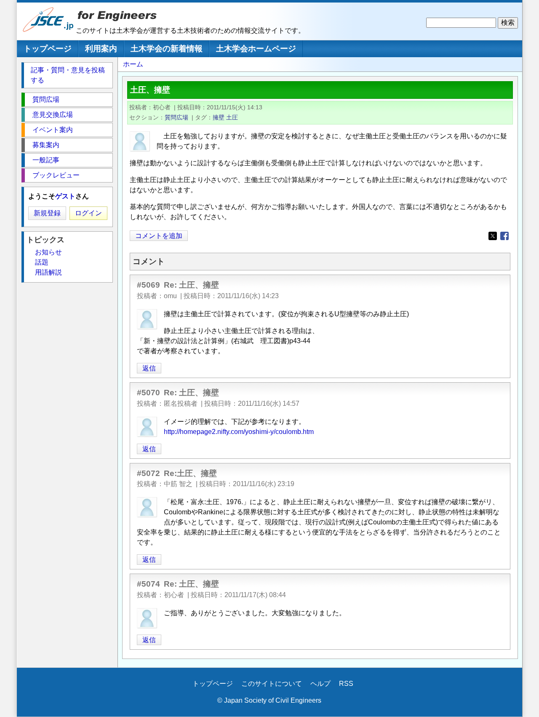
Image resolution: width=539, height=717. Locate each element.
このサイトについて (271, 683)
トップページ (48, 48)
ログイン (88, 213)
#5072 (148, 473)
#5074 (148, 583)
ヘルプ (320, 683)
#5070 (148, 392)
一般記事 (45, 160)
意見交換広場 (52, 114)
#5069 (148, 284)
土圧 (232, 117)
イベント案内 (52, 129)
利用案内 (101, 48)
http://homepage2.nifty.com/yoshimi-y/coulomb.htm (239, 431)
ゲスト (65, 196)
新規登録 (47, 213)
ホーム (133, 64)
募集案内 (45, 144)
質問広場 (176, 117)
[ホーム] (48, 30)
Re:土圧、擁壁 (190, 473)
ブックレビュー (56, 175)
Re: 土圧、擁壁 (191, 284)
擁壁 (218, 117)
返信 (149, 368)
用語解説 (48, 272)
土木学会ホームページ (256, 48)
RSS (346, 683)
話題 (41, 262)
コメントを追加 (158, 235)
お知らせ (48, 252)
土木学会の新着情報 (167, 48)
